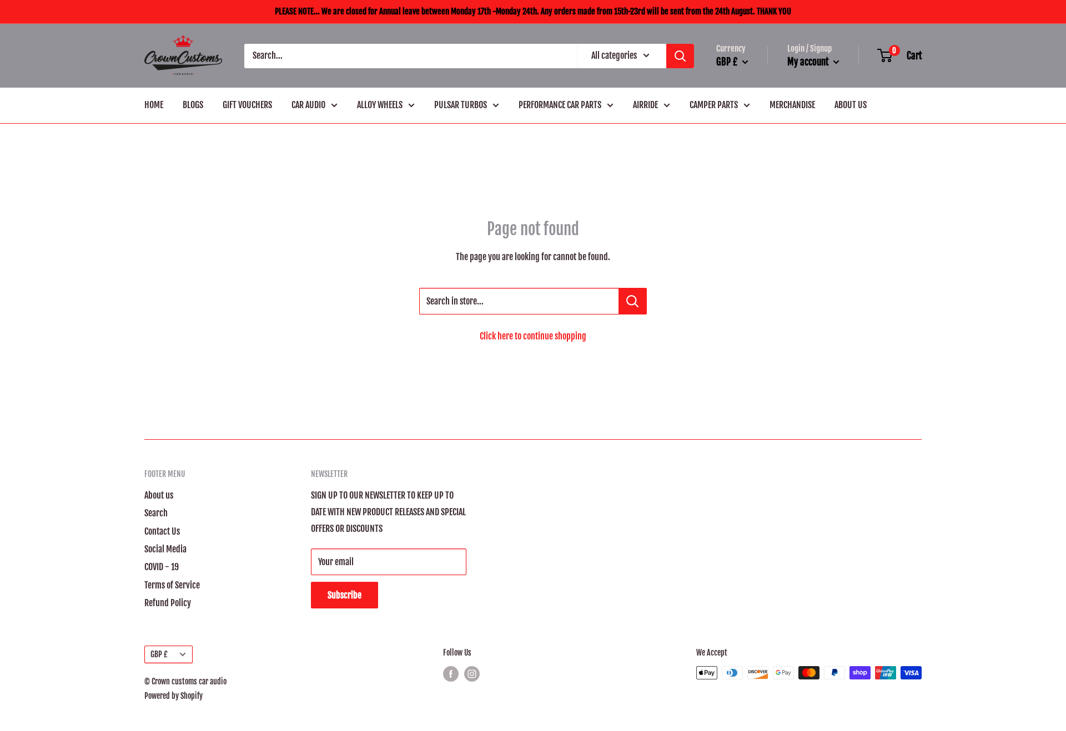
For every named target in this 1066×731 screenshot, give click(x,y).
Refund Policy (167, 602)
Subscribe (344, 595)
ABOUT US (850, 104)
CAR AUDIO (308, 104)
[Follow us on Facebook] (451, 674)
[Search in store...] (633, 301)
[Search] (680, 56)
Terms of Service (172, 585)
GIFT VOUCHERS (247, 104)
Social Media (165, 549)
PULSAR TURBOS (460, 104)
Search (156, 513)
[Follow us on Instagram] (472, 674)
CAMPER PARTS (714, 104)
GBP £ (159, 654)
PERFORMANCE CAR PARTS (560, 104)
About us (158, 495)
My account (809, 62)
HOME (153, 104)
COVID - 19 (161, 566)
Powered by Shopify (173, 695)
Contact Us (162, 531)
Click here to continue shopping (533, 336)
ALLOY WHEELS (380, 104)
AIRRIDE (645, 104)
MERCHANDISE (792, 104)
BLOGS (193, 104)
